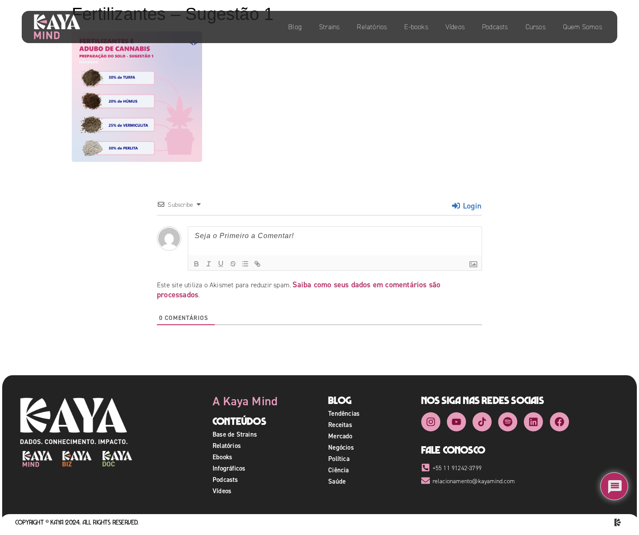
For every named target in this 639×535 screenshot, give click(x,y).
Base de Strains (235, 434)
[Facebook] (559, 421)
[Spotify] (507, 421)
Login (471, 206)
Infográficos (229, 468)
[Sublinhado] (221, 264)
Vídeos (455, 27)
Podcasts (495, 27)
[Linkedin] (533, 421)
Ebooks (222, 457)
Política (338, 458)
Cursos (536, 27)
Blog (295, 27)
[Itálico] (209, 264)
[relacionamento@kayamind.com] (425, 480)
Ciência (338, 470)
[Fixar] (233, 264)
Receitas (340, 425)
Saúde (337, 481)
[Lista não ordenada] (245, 264)
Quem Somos (582, 27)
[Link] (257, 264)
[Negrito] (196, 264)
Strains (329, 27)
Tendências (343, 413)
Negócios (341, 447)
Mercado (340, 436)
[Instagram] (430, 421)
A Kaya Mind (245, 401)
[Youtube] (456, 421)
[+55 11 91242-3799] (425, 467)
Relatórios (372, 27)
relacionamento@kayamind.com (474, 481)
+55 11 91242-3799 (457, 468)
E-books (416, 27)
